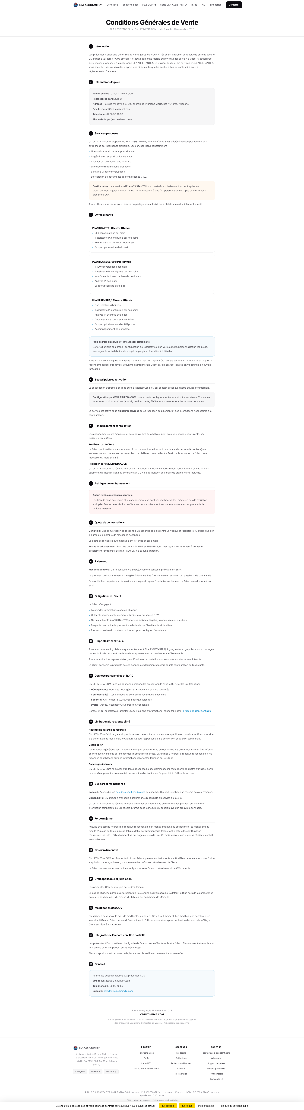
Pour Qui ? (149, 4)
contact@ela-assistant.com (216, 1053)
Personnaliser (206, 1105)
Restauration (181, 1073)
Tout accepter (167, 1105)
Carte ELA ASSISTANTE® (173, 4)
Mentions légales (142, 1100)
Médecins (181, 1053)
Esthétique (181, 1058)
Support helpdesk (216, 1063)
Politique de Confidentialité (196, 711)
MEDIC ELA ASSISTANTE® (146, 1068)
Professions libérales (181, 1063)
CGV (129, 1100)
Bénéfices (112, 4)
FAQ (203, 4)
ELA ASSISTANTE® (90, 4)
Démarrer (234, 4)
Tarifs (194, 4)
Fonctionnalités (130, 4)
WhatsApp (111, 1071)
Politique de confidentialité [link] (234, 1105)
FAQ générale (216, 1073)
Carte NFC (146, 1063)
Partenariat (215, 4)
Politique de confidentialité (164, 1100)
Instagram (80, 1071)
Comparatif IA (216, 1079)
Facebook (95, 1071)
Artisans (181, 1068)
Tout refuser (186, 1105)
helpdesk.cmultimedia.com (130, 792)
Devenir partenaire (216, 1068)
